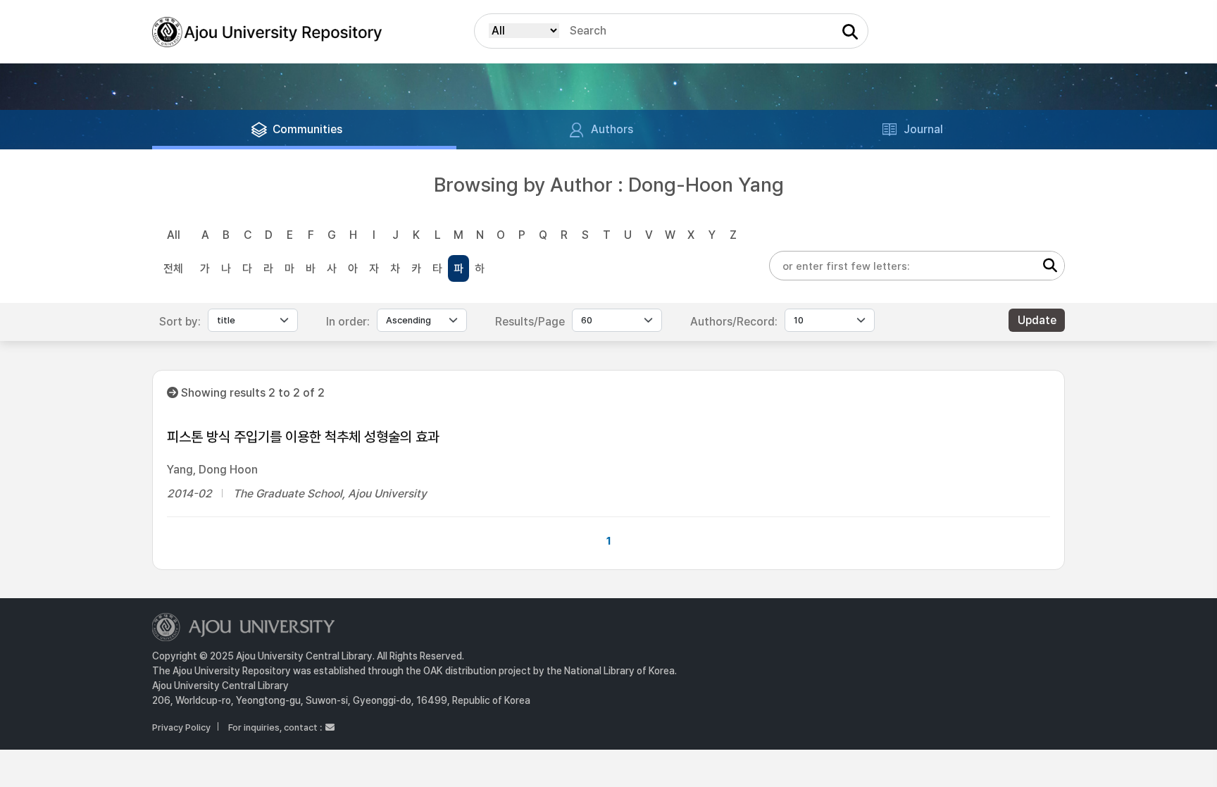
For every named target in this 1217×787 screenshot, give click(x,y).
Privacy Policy (181, 727)
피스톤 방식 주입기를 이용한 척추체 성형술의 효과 (303, 436)
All (173, 235)
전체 (173, 268)
